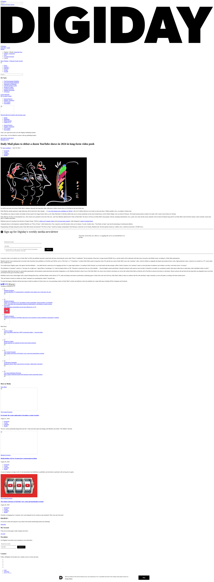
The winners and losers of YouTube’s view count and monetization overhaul (24, 353)
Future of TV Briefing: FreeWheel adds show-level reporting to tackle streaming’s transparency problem (31, 317)
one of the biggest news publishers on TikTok (60, 211)
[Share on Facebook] (3, 284)
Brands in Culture (8, 87)
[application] (107, 577)
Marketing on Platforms (10, 84)
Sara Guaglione (7, 148)
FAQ (5, 55)
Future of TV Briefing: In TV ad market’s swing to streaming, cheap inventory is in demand (28, 302)
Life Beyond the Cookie (10, 85)
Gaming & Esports (9, 88)
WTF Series (7, 102)
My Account (4, 96)
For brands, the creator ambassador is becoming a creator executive (20, 415)
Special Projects (8, 99)
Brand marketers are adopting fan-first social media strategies (20, 343)
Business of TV (5, 139)
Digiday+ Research (9, 100)
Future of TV (7, 122)
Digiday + (6, 61)
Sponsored (7, 305)
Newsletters (7, 103)
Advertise (6, 571)
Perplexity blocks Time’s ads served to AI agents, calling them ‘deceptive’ (23, 364)
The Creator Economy (10, 352)
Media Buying (8, 121)
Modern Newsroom (9, 90)
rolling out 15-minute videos (46, 221)
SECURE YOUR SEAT (7, 138)
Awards (21, 61)
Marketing (6, 119)
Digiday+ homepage (9, 53)
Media (5, 118)
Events (16, 61)
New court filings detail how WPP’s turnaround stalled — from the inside (23, 332)
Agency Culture (8, 331)
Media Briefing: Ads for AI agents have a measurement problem (19, 458)
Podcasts (12, 61)
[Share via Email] (7, 284)
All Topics (7, 91)
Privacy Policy (8, 573)
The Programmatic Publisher (11, 81)
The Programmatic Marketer (11, 82)
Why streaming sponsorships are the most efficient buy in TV (20, 307)
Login (8, 47)
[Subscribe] (3, 46)
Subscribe (3, 47)
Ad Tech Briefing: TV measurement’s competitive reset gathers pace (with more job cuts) (27, 292)
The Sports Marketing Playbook (12, 373)
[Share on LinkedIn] (1, 284)
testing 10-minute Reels (87, 221)
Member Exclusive (9, 290)
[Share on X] (5, 284)
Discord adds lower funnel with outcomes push (13, 115)
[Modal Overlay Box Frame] (107, 242)
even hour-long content (63, 221)
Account (3, 533)
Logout (6, 58)
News (2, 61)
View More (4, 387)
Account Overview (9, 56)
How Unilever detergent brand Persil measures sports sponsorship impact (23, 374)
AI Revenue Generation (10, 362)
